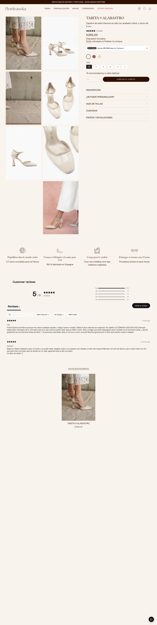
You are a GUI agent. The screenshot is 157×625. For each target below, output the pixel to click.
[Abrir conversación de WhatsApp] (151, 619)
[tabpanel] (78, 335)
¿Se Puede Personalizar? (100, 97)
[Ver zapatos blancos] (23, 98)
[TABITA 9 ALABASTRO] (78, 397)
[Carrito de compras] (150, 9)
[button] (47, 8)
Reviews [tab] (14, 306)
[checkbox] (73, 314)
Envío (88, 41)
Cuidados (91, 110)
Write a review (141, 305)
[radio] (88, 56)
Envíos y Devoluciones (99, 117)
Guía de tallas (94, 103)
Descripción (93, 90)
